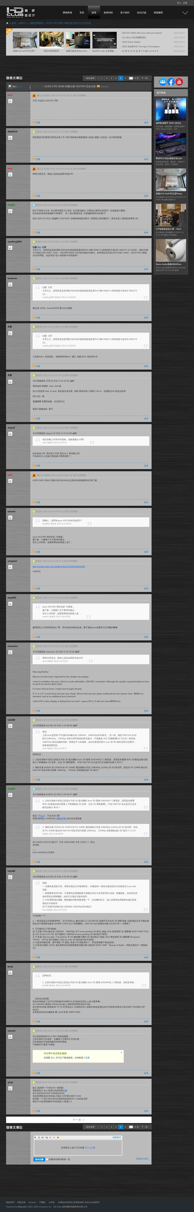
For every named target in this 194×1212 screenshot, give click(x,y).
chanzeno (13, 646)
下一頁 (144, 78)
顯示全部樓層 (79, 95)
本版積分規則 (142, 1158)
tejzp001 (12, 597)
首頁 (82, 12)
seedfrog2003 (15, 241)
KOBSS (11, 205)
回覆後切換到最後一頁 (59, 1159)
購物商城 (67, 12)
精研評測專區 (36, 23)
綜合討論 (141, 12)
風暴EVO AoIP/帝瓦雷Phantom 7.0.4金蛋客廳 (34, 51)
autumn (11, 511)
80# (39, 247)
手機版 (42, 1202)
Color (38, 1137)
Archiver (32, 1202)
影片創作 (125, 12)
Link (46, 1137)
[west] (10, 86)
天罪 (10, 327)
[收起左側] (30, 87)
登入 (179, 3)
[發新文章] (14, 77)
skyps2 (11, 427)
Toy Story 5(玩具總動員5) (134, 37)
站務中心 (23, 23)
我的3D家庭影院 (51, 51)
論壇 (94, 12)
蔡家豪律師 (78, 1202)
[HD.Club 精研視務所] (21, 12)
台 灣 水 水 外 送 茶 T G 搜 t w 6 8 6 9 (140, 51)
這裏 (65, 1090)
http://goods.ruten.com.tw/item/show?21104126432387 (59, 566)
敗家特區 (108, 12)
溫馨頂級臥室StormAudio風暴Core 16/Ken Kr (87, 51)
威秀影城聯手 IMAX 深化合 (168, 123)
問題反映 (21, 1202)
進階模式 (116, 1137)
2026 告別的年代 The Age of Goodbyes (141, 46)
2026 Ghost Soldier (131, 42)
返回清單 (90, 78)
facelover (12, 278)
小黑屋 (51, 1202)
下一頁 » (79, 1120)
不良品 (41, 816)
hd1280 (11, 720)
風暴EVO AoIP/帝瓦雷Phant (169, 193)
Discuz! (22, 1206)
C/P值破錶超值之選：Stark (168, 229)
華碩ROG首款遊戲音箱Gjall (169, 158)
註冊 (185, 3)
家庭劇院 (158, 12)
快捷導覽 (185, 13)
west (20, 86)
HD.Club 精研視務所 (7, 23)
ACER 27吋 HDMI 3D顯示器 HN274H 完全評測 (68, 23)
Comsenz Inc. (45, 1206)
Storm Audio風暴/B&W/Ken (168, 264)
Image (42, 1137)
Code (54, 1137)
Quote (50, 1137)
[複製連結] (105, 87)
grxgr (10, 966)
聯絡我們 (10, 1202)
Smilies (57, 1137)
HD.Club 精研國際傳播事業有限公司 (70, 1206)
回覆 (38, 122)
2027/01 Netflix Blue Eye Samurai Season (142, 33)
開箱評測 (61, 818)
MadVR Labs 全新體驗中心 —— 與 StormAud (114, 51)
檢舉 (146, 122)
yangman (12, 561)
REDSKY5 (12, 131)
